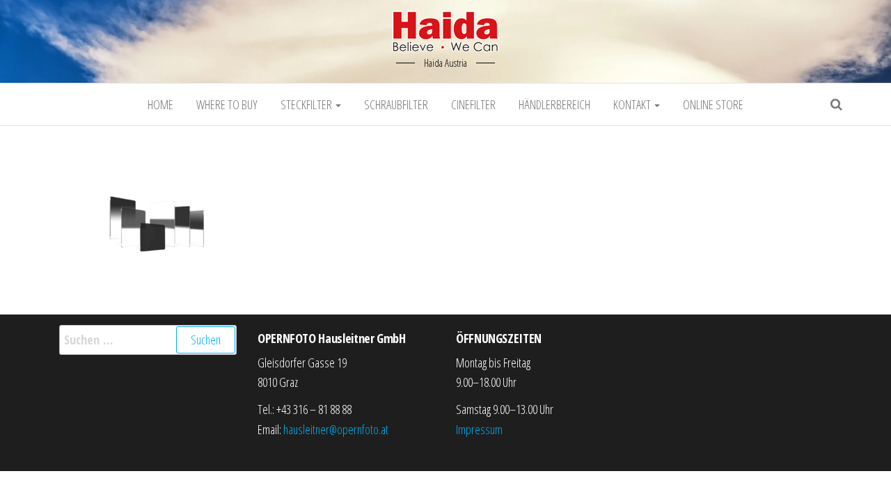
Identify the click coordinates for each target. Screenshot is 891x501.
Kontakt (633, 104)
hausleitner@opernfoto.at (335, 429)
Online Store (713, 104)
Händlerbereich (554, 104)
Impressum (479, 429)
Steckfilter (307, 104)
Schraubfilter (396, 104)
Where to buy (227, 104)
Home (160, 104)
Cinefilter (473, 104)
